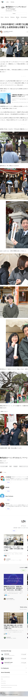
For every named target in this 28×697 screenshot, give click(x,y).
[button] (14, 650)
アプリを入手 (23, 654)
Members (13, 17)
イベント (23, 526)
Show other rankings (23, 609)
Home (2, 17)
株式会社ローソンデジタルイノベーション (16, 8)
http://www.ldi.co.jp (9, 10)
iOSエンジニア (3, 460)
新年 (11, 466)
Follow (14, 13)
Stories (17, 17)
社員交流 (15, 466)
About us (7, 17)
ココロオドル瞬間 (4, 466)
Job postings (24, 17)
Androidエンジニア (4, 462)
